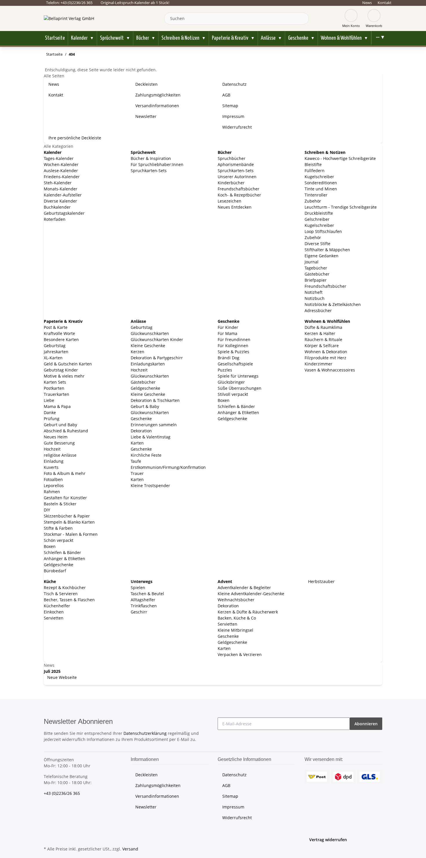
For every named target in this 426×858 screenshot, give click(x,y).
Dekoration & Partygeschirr (157, 357)
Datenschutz (234, 84)
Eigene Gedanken (321, 255)
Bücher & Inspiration (151, 158)
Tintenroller (316, 195)
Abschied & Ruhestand (66, 430)
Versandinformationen (157, 105)
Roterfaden (54, 219)
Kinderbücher (231, 182)
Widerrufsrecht (237, 127)
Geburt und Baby (60, 424)
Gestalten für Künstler (65, 497)
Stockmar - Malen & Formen (71, 534)
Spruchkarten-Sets (149, 170)
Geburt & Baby (145, 406)
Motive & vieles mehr (64, 376)
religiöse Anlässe (60, 455)
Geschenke (141, 418)
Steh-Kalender (58, 182)
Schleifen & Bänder (62, 552)
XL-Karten (53, 357)
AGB (226, 95)
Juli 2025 (52, 671)
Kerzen (137, 351)
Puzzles (225, 370)
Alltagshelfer (143, 599)
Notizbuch (315, 298)
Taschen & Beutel (147, 593)
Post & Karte (56, 327)
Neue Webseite (61, 677)
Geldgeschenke (58, 564)
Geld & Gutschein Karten (68, 364)
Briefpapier (316, 280)
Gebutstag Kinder (61, 370)
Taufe (136, 461)
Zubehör (313, 201)
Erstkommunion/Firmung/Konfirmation (168, 467)
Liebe (49, 400)
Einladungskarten (148, 364)
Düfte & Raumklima (323, 327)
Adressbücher (318, 310)
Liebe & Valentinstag (150, 437)
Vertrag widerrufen (328, 839)
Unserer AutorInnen (237, 176)
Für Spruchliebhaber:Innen (157, 164)
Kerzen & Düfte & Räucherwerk (248, 612)
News (367, 2)
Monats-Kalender (60, 189)
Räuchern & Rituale (323, 339)
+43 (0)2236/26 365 (62, 793)
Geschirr (139, 612)
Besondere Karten (61, 339)
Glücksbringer (231, 382)
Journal (311, 262)
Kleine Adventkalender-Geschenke (251, 593)
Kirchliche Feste (146, 455)
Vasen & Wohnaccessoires (330, 370)
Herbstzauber (321, 581)
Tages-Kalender (59, 158)
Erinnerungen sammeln (154, 424)
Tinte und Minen (321, 189)
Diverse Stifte (317, 243)
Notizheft (314, 292)
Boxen (50, 546)
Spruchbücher (231, 158)
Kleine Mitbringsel (235, 630)
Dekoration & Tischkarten (155, 400)
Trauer (137, 473)
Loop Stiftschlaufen (323, 231)
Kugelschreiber (319, 176)
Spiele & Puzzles (233, 351)
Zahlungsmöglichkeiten (158, 95)
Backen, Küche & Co (237, 618)
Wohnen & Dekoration (326, 351)
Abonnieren (366, 723)
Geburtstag (54, 345)
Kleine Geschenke (148, 345)
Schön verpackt (58, 540)
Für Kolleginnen (233, 345)
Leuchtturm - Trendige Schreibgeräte (341, 207)
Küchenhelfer (57, 606)
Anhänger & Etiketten (64, 558)
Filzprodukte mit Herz (325, 357)
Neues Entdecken (235, 207)
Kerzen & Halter (320, 333)
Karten (137, 443)
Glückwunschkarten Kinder (157, 339)
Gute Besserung (59, 443)
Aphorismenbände (236, 164)
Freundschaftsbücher (238, 189)
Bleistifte (313, 164)
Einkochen (54, 612)
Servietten (53, 618)
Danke (50, 412)
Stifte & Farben (58, 528)
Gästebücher (317, 274)
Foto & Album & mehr (64, 473)
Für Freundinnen (234, 339)
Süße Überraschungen (239, 388)
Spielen (138, 587)
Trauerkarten (56, 394)
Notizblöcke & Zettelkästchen (333, 304)
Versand (130, 849)
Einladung (53, 461)
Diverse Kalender (60, 201)
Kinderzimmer (318, 364)
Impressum (233, 116)
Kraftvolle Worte (59, 333)
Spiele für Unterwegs (238, 376)
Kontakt (385, 2)
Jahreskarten (56, 351)
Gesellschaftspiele (235, 364)
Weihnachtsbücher (236, 599)
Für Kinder (228, 327)
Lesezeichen (229, 201)
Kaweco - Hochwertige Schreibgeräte (340, 158)
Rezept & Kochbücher (65, 587)
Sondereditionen (321, 182)
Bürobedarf (55, 570)
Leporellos (54, 485)
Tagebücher (316, 268)
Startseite (55, 38)
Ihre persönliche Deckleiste (74, 138)
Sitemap (230, 105)
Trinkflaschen (144, 606)
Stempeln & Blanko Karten (69, 522)
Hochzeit (52, 449)
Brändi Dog (228, 357)
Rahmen (52, 491)
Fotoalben (53, 479)
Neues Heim (56, 437)
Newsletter (145, 116)
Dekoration (141, 430)
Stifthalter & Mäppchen (327, 249)
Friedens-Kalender (62, 176)
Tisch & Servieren (61, 593)
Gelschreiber (317, 219)
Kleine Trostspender (150, 485)
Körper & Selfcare (322, 345)
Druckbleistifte (319, 213)
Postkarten (54, 388)
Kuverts (51, 467)
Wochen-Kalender (61, 164)
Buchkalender (57, 207)
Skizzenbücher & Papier (67, 516)
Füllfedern (315, 170)
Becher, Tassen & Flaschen (69, 599)
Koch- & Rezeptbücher (239, 195)
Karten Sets (55, 382)
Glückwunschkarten (150, 333)
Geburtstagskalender (64, 213)
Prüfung (51, 418)
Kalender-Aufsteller (63, 195)
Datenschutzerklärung (145, 733)
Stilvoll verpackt (233, 394)
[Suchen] (303, 18)
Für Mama (227, 333)
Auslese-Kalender (61, 170)
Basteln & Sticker (60, 504)
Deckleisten (146, 84)
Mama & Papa (57, 406)
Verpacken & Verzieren (240, 654)
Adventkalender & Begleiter (244, 587)
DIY (47, 510)
